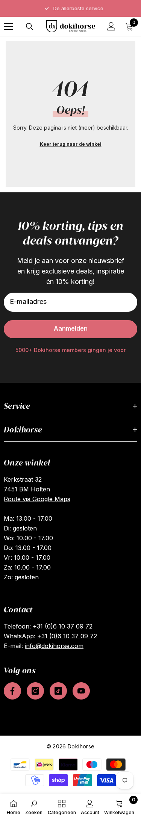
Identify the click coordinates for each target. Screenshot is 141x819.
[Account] (111, 26)
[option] (70, 8)
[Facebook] (12, 691)
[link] (33, 806)
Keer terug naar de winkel (71, 144)
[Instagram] (35, 691)
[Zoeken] (29, 26)
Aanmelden (71, 328)
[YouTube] (81, 691)
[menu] (8, 26)
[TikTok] (58, 691)
